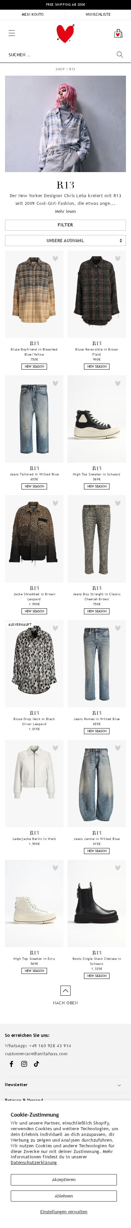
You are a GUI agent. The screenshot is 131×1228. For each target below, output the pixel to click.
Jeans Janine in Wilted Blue (97, 839)
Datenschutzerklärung (34, 1162)
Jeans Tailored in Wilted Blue (34, 474)
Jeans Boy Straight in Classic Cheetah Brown (97, 596)
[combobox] (66, 54)
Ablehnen (64, 1196)
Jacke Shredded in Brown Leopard (34, 596)
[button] (3, 23)
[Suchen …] (120, 54)
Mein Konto (33, 14)
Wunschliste (98, 14)
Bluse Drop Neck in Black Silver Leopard (34, 721)
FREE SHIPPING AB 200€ (65, 4)
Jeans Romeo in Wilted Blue (97, 719)
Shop (60, 69)
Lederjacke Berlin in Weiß (34, 839)
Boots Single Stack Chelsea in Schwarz (97, 961)
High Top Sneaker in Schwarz (97, 474)
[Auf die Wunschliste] (55, 258)
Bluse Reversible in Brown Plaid (96, 352)
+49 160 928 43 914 (50, 1045)
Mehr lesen (65, 211)
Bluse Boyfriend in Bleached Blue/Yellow (34, 352)
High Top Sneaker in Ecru (34, 959)
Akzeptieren (64, 1179)
